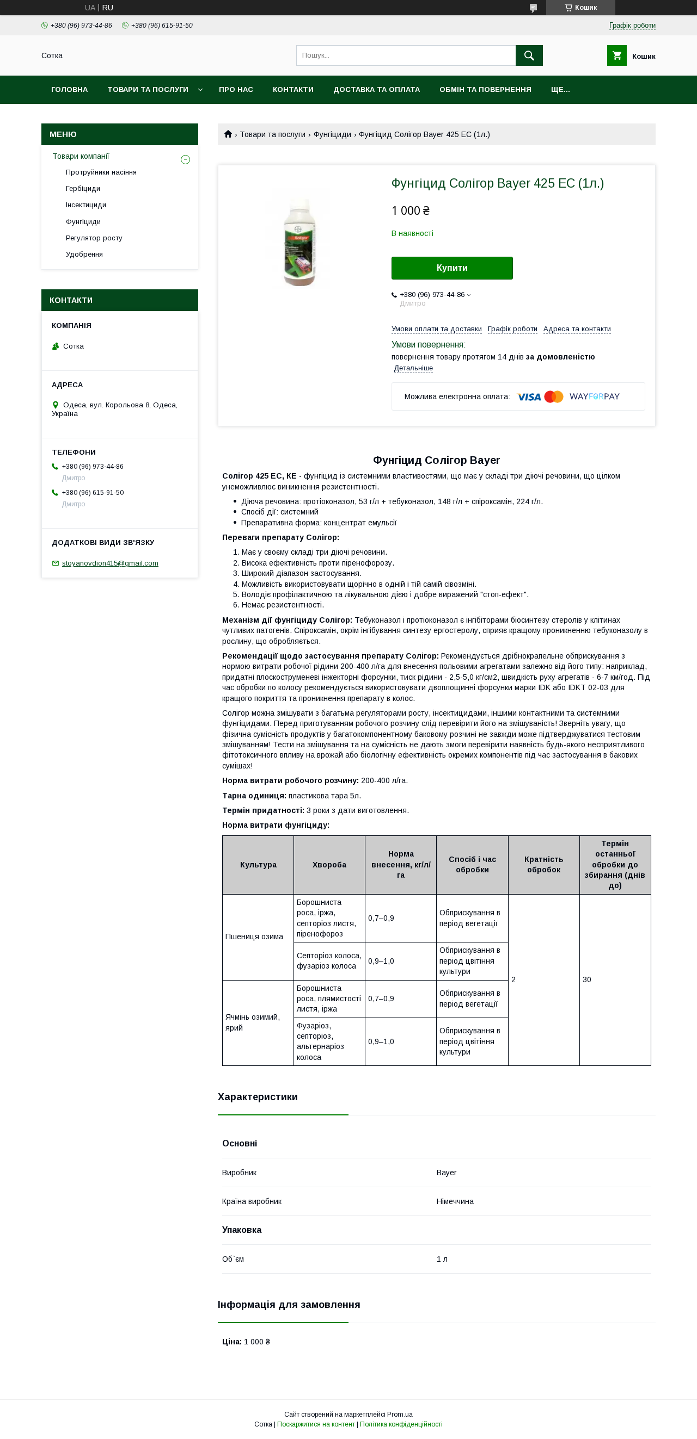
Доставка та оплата (376, 89)
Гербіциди (83, 188)
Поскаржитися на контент (316, 1424)
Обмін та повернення (485, 89)
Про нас (236, 89)
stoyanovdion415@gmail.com (110, 563)
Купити (452, 267)
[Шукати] (529, 55)
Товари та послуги (147, 89)
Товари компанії (80, 156)
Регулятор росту (94, 238)
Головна (69, 89)
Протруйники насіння (101, 172)
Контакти (293, 89)
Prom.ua (400, 1414)
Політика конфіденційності (401, 1424)
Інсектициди (86, 205)
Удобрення (84, 254)
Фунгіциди (332, 134)
